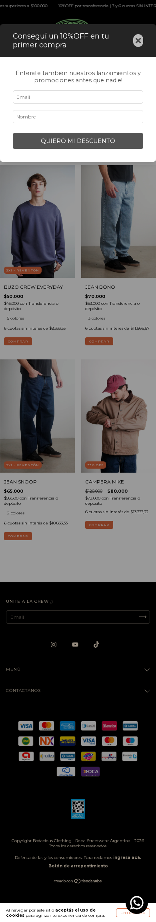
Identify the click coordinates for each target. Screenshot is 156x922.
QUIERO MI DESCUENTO (78, 141)
